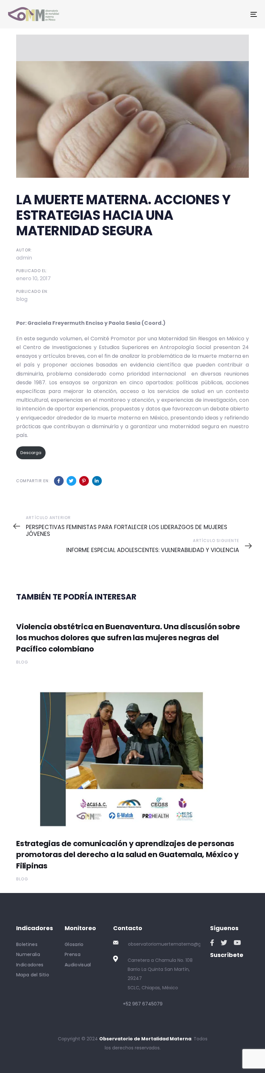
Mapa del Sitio (32, 975)
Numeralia (28, 954)
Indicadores (30, 964)
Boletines (26, 944)
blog (21, 299)
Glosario (74, 944)
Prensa (72, 954)
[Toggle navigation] (215, 14)
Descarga (30, 452)
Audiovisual (78, 964)
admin (24, 257)
